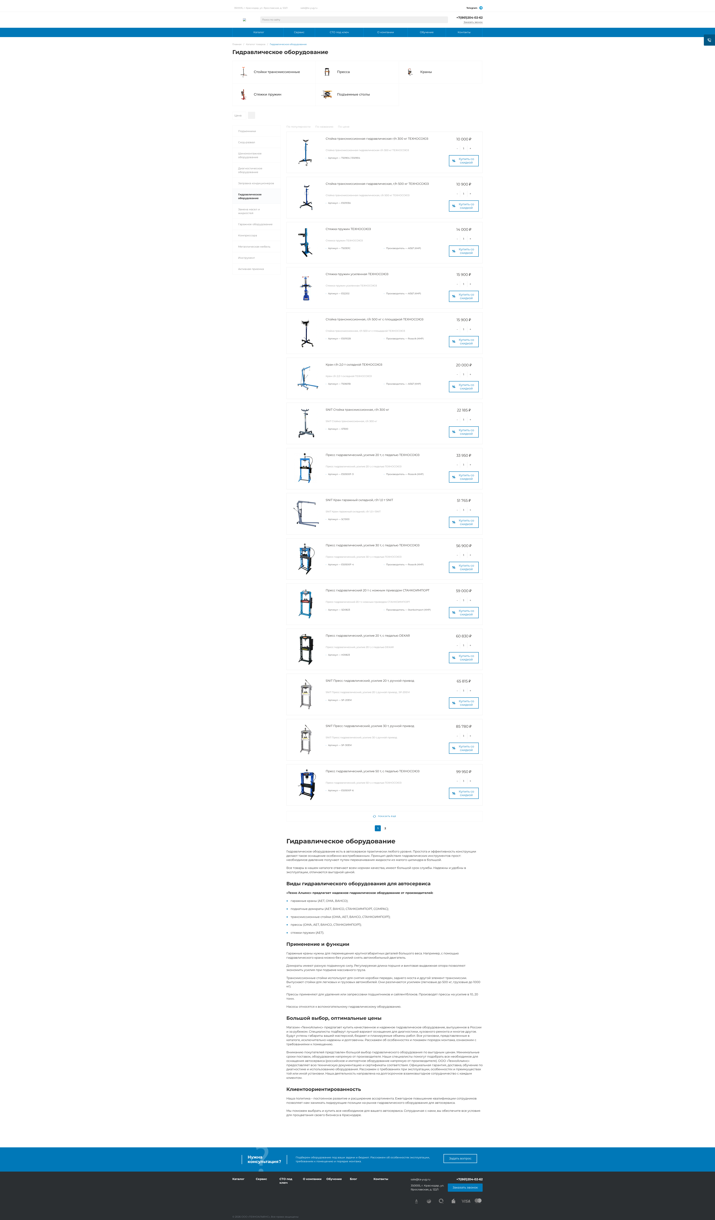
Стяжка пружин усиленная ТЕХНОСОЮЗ (357, 274)
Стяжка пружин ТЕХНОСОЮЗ (348, 229)
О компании (312, 1179)
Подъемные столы (353, 94)
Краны (426, 72)
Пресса (343, 72)
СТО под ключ (285, 1180)
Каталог (238, 1179)
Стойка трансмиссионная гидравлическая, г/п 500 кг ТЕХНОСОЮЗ (377, 184)
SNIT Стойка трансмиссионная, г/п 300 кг (357, 409)
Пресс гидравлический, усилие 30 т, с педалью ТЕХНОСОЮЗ (373, 545)
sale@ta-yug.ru (309, 8)
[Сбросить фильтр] (251, 115)
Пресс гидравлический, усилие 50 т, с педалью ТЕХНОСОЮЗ (373, 771)
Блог (353, 1179)
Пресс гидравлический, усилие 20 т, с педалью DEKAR (368, 635)
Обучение (334, 1179)
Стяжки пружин (267, 94)
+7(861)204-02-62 (469, 17)
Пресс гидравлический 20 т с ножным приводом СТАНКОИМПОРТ (377, 590)
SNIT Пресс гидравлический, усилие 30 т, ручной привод (370, 726)
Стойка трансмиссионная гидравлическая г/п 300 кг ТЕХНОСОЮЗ (377, 138)
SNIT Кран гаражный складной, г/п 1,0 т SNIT (359, 500)
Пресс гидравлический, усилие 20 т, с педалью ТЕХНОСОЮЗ (373, 455)
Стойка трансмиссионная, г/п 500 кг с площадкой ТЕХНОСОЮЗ (374, 319)
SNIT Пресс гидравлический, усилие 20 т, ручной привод (370, 680)
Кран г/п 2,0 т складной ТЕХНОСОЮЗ (354, 364)
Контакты (381, 1179)
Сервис (261, 1179)
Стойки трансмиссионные (277, 72)
